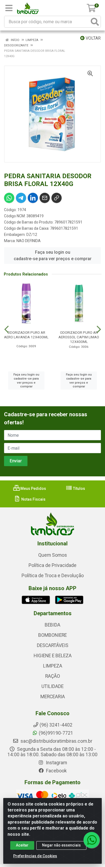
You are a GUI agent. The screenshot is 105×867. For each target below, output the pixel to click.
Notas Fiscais (33, 499)
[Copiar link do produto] (56, 198)
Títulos (78, 488)
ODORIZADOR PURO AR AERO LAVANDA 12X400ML (26, 334)
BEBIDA (52, 625)
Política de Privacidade (52, 565)
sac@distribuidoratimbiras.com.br (55, 741)
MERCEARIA (52, 696)
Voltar (93, 38)
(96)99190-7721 (56, 733)
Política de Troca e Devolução (53, 575)
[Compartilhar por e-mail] (45, 198)
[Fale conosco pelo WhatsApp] (91, 840)
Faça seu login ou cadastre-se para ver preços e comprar (53, 255)
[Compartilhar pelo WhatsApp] (9, 198)
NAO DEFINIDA (28, 241)
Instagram (56, 762)
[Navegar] (6, 329)
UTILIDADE (52, 686)
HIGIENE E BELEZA (53, 655)
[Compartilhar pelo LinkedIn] (33, 198)
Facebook (56, 770)
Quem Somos (52, 555)
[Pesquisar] (94, 21)
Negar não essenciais (61, 845)
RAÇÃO (52, 676)
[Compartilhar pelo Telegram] (21, 198)
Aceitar (22, 845)
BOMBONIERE (52, 635)
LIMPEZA (52, 666)
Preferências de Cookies (35, 856)
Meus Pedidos (33, 488)
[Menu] (9, 8)
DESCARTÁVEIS (52, 645)
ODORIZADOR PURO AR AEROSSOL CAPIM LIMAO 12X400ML (78, 337)
